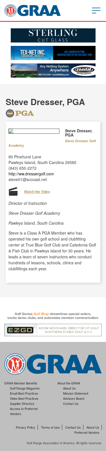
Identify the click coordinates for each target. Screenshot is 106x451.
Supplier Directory (22, 403)
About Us (69, 388)
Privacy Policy (25, 427)
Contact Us (71, 403)
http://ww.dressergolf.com (31, 173)
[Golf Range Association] (32, 10)
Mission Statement (75, 393)
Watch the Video (37, 191)
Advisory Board (73, 398)
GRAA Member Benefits (20, 383)
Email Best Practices (24, 393)
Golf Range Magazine (25, 388)
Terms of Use (50, 427)
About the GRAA (68, 383)
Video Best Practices (24, 398)
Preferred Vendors (86, 432)
